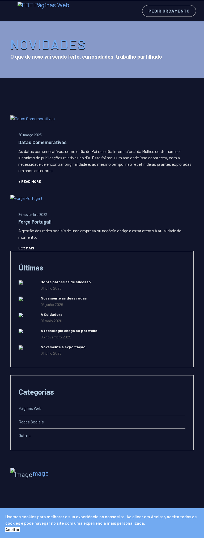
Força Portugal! (35, 222)
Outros (25, 435)
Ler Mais (26, 248)
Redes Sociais (31, 421)
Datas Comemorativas (42, 142)
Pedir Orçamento (169, 10)
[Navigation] (10, 11)
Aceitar (12, 529)
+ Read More (29, 181)
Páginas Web (30, 408)
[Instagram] (24, 488)
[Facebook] (14, 488)
